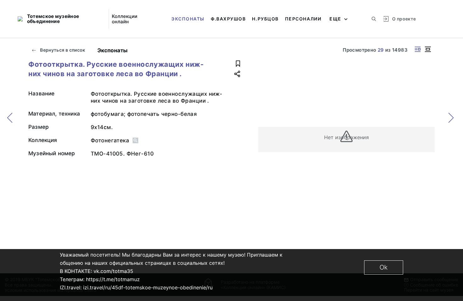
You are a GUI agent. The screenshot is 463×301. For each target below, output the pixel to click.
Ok (384, 267)
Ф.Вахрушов (228, 18)
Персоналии (303, 18)
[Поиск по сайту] (374, 19)
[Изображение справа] (418, 49)
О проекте (404, 18)
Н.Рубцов (265, 18)
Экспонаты (187, 18)
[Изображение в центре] (428, 49)
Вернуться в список (62, 50)
